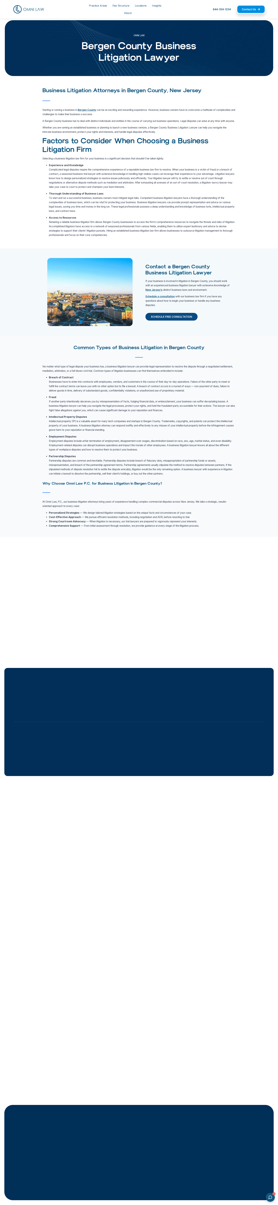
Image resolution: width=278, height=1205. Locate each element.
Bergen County (87, 109)
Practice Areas (98, 5)
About (128, 13)
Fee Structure (120, 5)
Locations (141, 5)
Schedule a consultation (160, 296)
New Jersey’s (153, 289)
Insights (156, 5)
